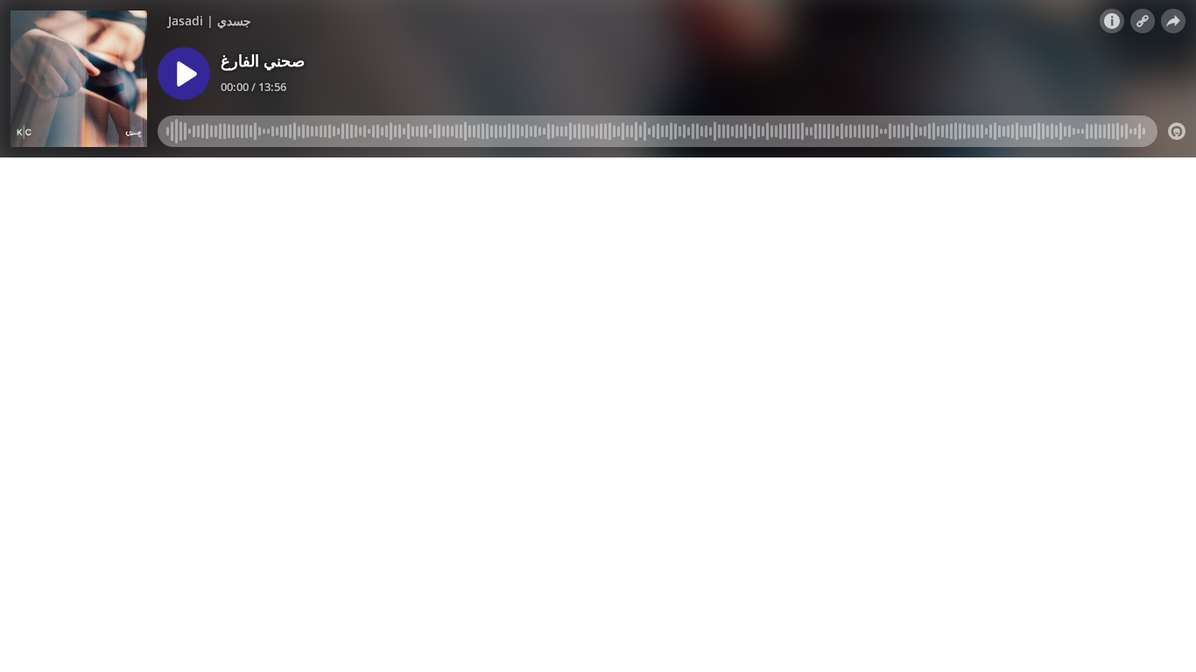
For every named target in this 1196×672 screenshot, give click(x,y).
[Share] (1173, 21)
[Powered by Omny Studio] (1176, 131)
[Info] (1112, 21)
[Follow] (1142, 21)
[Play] (184, 73)
